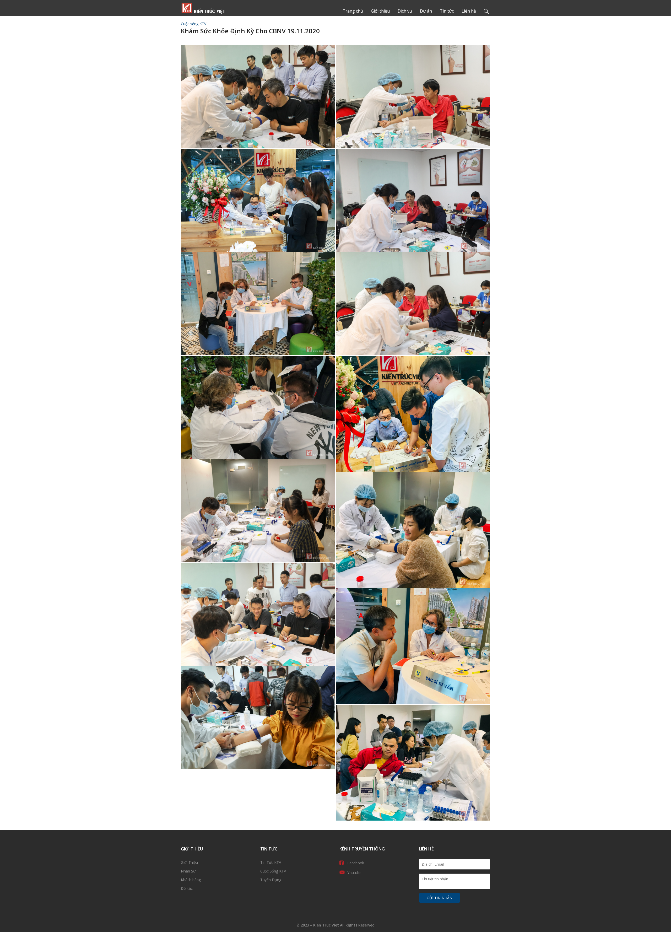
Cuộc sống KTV (193, 23)
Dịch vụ (405, 11)
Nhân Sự (216, 871)
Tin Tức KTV (296, 862)
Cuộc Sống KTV (296, 871)
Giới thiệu (380, 11)
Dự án (426, 11)
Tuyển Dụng (296, 879)
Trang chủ (203, 8)
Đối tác (216, 888)
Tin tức (447, 11)
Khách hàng (216, 879)
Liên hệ (469, 11)
